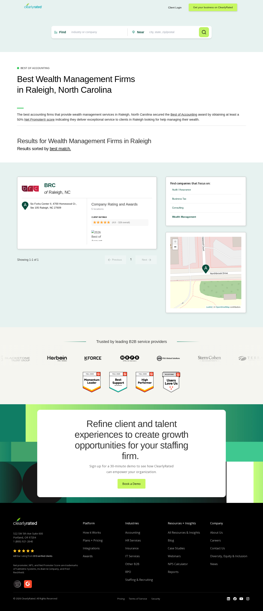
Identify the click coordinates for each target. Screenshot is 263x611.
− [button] (175, 247)
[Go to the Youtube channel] (241, 599)
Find (62, 32)
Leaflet (209, 306)
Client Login (175, 7)
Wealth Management (184, 216)
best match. (60, 148)
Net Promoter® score (39, 119)
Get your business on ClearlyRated (213, 7)
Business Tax (179, 198)
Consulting (178, 207)
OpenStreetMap (223, 306)
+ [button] (175, 241)
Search (204, 32)
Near (140, 32)
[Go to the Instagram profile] (248, 599)
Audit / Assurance (181, 189)
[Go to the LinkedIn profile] (228, 599)
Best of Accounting (184, 114)
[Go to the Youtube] (235, 599)
